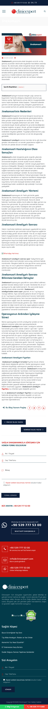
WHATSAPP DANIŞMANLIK (25, 531)
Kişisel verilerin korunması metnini (18, 482)
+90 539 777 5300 (37, 706)
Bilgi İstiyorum (13, 706)
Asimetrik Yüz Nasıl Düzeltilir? (13, 642)
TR (35, 2)
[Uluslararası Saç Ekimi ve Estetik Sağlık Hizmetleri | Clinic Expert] (24, 11)
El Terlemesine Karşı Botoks (12, 647)
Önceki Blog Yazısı (14, 422)
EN (32, 2)
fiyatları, (5, 389)
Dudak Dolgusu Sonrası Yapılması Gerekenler (18, 652)
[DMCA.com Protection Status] (31, 615)
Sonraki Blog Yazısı (32, 429)
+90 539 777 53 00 (21, 505)
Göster (21, 87)
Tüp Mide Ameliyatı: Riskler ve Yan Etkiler (17, 637)
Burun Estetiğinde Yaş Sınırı (12, 633)
